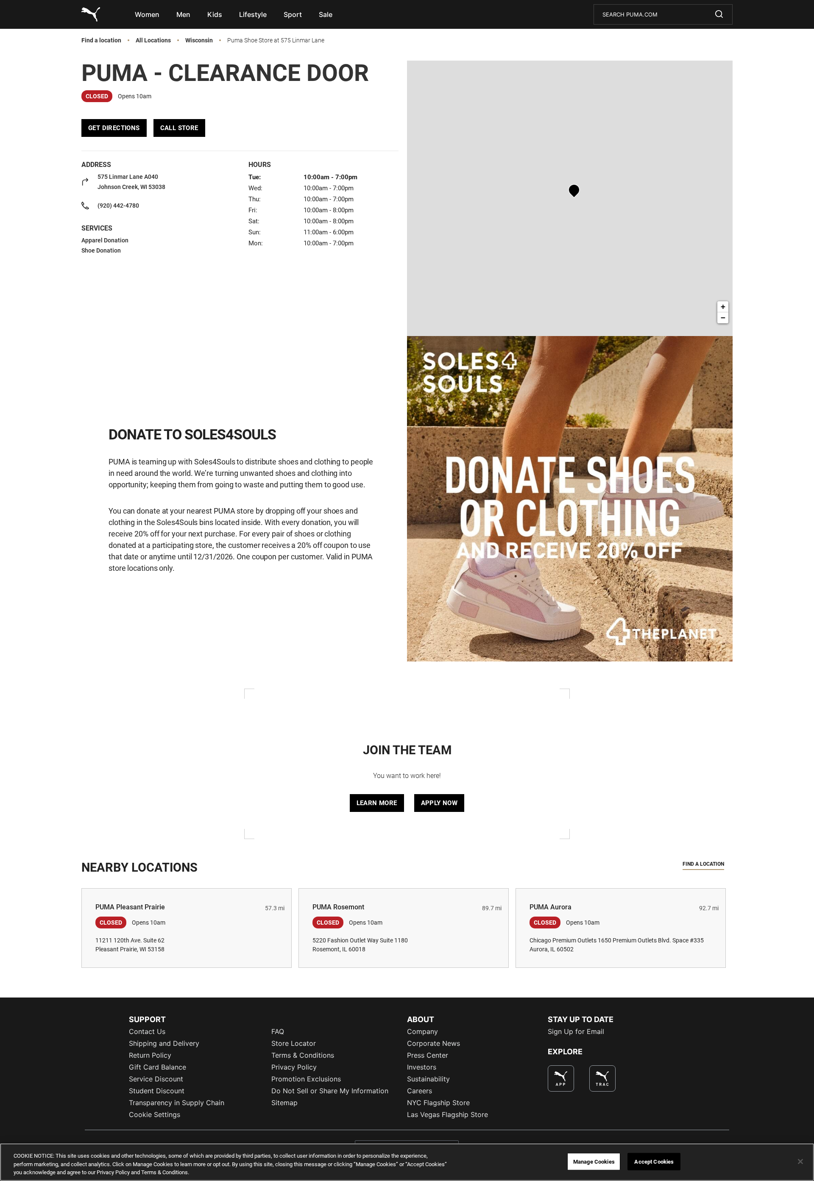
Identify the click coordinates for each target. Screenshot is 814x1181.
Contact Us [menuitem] (147, 1031)
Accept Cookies (654, 1161)
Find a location (101, 40)
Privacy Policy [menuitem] (294, 1067)
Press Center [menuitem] (427, 1055)
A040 (131, 181)
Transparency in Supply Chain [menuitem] (176, 1102)
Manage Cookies (594, 1161)
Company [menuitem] (422, 1031)
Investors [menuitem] (421, 1067)
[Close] (800, 1161)
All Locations (153, 40)
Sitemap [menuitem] (284, 1102)
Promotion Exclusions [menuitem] (306, 1079)
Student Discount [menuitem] (156, 1091)
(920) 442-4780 (118, 205)
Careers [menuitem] (419, 1091)
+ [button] (723, 306)
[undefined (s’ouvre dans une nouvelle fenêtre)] (561, 1078)
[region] (407, 1162)
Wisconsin (199, 40)
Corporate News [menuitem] (433, 1043)
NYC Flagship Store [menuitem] (438, 1102)
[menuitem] (147, 14)
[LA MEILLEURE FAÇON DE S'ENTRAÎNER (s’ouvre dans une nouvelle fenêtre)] (602, 1078)
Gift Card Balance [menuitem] (157, 1067)
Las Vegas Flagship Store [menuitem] (447, 1114)
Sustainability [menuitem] (428, 1079)
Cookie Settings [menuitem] (154, 1114)
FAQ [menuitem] (277, 1031)
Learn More (377, 803)
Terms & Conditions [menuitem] (302, 1055)
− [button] (723, 317)
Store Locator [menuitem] (293, 1043)
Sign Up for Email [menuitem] (576, 1031)
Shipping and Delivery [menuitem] (164, 1043)
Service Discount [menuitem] (156, 1079)
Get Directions (114, 128)
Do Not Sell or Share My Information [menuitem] (329, 1091)
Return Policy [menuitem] (150, 1055)
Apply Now (439, 803)
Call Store (179, 128)
